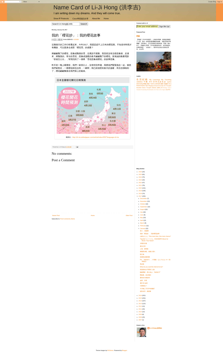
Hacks (143, 85)
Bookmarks (150, 89)
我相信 (154, 87)
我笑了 (149, 84)
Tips (146, 85)
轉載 (144, 84)
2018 (140, 193)
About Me (96, 19)
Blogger (124, 350)
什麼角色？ (143, 286)
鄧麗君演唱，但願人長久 (147, 251)
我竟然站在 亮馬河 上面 (147, 269)
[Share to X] (57, 39)
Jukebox (139, 82)
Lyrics (169, 82)
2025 (140, 174)
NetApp (165, 87)
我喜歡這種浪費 (145, 257)
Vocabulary (144, 89)
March (142, 223)
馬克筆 (142, 264)
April (141, 220)
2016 (140, 295)
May (141, 217)
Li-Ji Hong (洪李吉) (156, 328)
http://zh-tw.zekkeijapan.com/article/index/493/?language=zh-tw (95, 137)
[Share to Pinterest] (61, 39)
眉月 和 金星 (144, 283)
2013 (140, 303)
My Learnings (154, 80)
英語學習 (168, 89)
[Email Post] (76, 147)
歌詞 (158, 84)
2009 (140, 314)
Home (106, 19)
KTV (150, 82)
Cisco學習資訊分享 (80, 19)
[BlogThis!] (55, 39)
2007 (140, 320)
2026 (140, 172)
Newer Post (56, 215)
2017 (140, 196)
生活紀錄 (76, 39)
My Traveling (166, 80)
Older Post (129, 215)
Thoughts (149, 87)
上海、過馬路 (144, 249)
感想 (162, 84)
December (143, 198)
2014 (140, 301)
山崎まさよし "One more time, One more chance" (155, 236)
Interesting (139, 84)
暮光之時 (143, 246)
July (141, 212)
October (143, 204)
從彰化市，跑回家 (145, 291)
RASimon (110, 350)
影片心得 (154, 84)
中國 (146, 82)
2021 (140, 185)
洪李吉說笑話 (159, 82)
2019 (140, 191)
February (143, 226)
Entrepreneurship (158, 85)
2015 (140, 298)
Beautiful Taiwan (141, 87)
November (143, 201)
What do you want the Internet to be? (151, 267)
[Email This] (53, 39)
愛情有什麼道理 (145, 278)
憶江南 (142, 254)
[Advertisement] (92, 239)
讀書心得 (160, 87)
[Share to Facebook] (59, 39)
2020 (140, 188)
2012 (140, 306)
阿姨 (138, 36)
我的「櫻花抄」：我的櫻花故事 (149, 233)
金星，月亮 (143, 280)
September (144, 207)
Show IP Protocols (61, 19)
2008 (140, 317)
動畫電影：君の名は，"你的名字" (150, 272)
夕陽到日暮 (143, 243)
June (142, 215)
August (142, 209)
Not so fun (159, 89)
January (143, 228)
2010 (140, 312)
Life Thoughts (167, 85)
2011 (140, 309)
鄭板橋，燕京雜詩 (145, 275)
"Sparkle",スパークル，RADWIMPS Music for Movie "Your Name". (154, 239)
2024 (140, 177)
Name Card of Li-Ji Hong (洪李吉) (97, 7)
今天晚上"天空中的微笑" (147, 288)
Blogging (150, 85)
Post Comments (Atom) (67, 219)
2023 (140, 180)
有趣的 (166, 84)
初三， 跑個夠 (144, 231)
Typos (163, 89)
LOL (155, 89)
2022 (140, 182)
